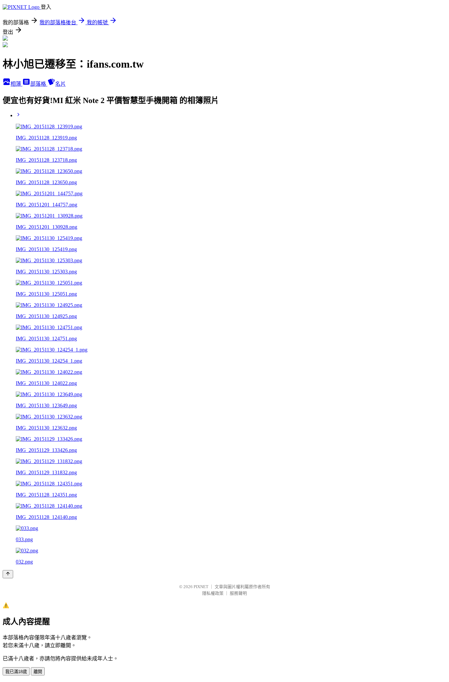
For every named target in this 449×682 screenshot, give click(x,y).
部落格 (38, 84)
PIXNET (201, 586)
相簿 (16, 84)
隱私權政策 (213, 593)
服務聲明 (238, 593)
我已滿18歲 (16, 671)
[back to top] (8, 574)
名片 (60, 84)
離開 (38, 671)
